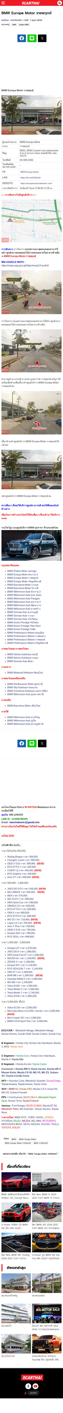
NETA (26, 1124)
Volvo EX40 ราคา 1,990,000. (22, 996)
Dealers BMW (24, 25)
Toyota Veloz (40, 1084)
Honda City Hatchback (40, 1043)
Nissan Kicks (8, 1072)
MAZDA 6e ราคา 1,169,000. (21, 958)
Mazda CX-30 (24, 1072)
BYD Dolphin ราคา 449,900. (22, 874)
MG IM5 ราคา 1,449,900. (20, 982)
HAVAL (40, 1117)
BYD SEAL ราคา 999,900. (20, 936)
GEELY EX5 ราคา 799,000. (21, 930)
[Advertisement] (31, 64)
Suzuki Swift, (24, 1034)
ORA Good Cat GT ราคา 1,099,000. (25, 955)
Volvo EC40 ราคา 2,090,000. (22, 1007)
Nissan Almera (9, 1034)
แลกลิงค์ (33, 1392)
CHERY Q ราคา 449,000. (20, 870)
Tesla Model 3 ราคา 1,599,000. (23, 989)
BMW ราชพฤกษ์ (40, 1143)
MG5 (6, 1046)
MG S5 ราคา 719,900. (18, 919)
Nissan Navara (42, 1109)
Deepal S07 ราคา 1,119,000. (22, 965)
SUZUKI (45, 1124)
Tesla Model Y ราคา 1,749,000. (23, 992)
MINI (38, 1121)
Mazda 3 (5, 1059)
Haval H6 (52, 1089)
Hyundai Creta (16, 1081)
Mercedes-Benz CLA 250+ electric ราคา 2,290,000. (33, 1011)
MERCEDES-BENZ (11, 1124)
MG (33, 1121)
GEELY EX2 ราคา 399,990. (21, 863)
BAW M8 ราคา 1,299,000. (20, 975)
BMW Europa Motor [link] (30, 172)
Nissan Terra (14, 1101)
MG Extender (26, 1109)
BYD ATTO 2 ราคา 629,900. (21, 909)
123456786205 (20, 819)
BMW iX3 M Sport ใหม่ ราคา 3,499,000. (27, 1021)
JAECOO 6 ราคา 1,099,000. (21, 951)
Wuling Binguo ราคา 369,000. (23, 856)
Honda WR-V (23, 1069)
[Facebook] (28, 1386)
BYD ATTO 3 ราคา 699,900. (21, 916)
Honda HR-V (54, 1069)
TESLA (55, 1124)
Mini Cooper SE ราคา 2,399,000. (24, 1018)
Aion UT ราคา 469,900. (19, 877)
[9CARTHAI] (30, 3)
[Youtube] (35, 1386)
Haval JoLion (38, 1069)
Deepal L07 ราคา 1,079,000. (22, 948)
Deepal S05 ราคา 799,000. (21, 933)
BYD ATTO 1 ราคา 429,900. (21, 867)
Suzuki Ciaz (54, 1034)
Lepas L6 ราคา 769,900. (20, 923)
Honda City (22, 1043)
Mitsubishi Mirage (25, 1030)
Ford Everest (15, 1097)
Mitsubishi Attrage (44, 1030)
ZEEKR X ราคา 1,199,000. (21, 962)
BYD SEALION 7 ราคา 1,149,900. (25, 968)
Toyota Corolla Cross (17, 1076)
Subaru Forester (18, 1092)
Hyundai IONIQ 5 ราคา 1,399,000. (24, 979)
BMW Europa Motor (27, 1139)
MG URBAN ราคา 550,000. (21, 892)
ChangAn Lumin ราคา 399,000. (23, 860)
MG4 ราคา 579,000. (17, 895)
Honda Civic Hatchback (42, 1056)
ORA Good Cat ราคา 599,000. (22, 902)
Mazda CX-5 (39, 1089)
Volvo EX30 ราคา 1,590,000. (22, 986)
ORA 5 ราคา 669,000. (18, 912)
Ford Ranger (18, 1105)
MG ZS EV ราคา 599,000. (20, 899)
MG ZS (45, 1072)
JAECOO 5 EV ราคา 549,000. (22, 888)
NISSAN (35, 1124)
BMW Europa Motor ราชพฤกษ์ (18, 1143)
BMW (14, 25)
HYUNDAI (6, 1121)
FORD (31, 1117)
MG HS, (5, 1092)
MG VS (36, 1072)
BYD (23, 1117)
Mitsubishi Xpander (35, 1081)
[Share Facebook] (21, 38)
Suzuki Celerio (39, 1034)
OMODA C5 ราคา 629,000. (21, 906)
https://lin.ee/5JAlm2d (30, 177)
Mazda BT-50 (50, 1105)
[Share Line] (31, 38)
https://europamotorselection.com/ (36, 183)
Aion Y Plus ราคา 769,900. (21, 926)
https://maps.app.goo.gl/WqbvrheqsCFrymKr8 (25, 265)
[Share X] (42, 38)
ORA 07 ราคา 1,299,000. (20, 972)
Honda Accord (23, 1064)
